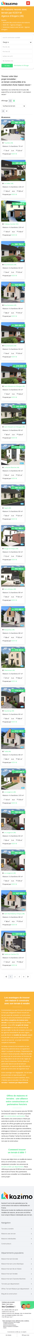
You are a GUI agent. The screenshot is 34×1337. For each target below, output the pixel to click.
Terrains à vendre (7, 1229)
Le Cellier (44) (8, 183)
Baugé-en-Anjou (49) (11, 549)
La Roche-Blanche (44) (11, 467)
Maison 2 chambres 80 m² (13, 471)
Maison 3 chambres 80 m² (13, 430)
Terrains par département (10, 1284)
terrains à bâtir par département (12, 1167)
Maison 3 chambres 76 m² (13, 146)
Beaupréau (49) (9, 630)
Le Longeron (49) (10, 792)
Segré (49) (7, 508)
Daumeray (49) (9, 711)
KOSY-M (14, 154)
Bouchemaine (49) (10, 265)
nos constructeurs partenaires (14, 1116)
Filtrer (7, 66)
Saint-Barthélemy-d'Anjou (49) (14, 914)
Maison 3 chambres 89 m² (13, 593)
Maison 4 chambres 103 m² (13, 795)
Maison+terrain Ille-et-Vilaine (11, 1269)
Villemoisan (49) (9, 670)
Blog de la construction (9, 1294)
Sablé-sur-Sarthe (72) (11, 954)
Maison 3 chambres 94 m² (13, 268)
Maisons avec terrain (8, 1234)
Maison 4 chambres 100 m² (13, 227)
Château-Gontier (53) (11, 224)
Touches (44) (8, 143)
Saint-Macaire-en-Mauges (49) (14, 386)
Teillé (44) (7, 751)
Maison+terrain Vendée (9, 1274)
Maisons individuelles (8, 1239)
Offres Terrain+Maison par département (15, 1289)
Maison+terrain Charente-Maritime (13, 1279)
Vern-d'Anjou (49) (10, 589)
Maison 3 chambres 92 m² (13, 552)
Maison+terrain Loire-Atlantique (12, 1264)
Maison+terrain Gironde (9, 1259)
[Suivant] (28, 977)
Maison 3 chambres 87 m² (13, 674)
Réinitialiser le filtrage (21, 65)
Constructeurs (6, 1244)
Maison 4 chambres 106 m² (13, 187)
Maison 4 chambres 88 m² (13, 309)
